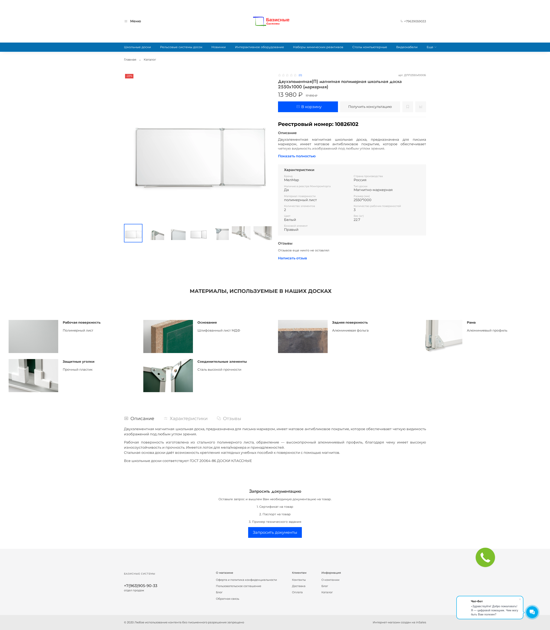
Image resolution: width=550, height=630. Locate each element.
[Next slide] (265, 146)
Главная (130, 59)
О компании (330, 579)
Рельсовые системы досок (181, 47)
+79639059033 (414, 21)
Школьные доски (137, 47)
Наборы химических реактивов (318, 47)
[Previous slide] (129, 146)
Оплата (297, 592)
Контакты (299, 579)
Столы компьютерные (369, 47)
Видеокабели (407, 47)
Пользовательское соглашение (238, 586)
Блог (219, 592)
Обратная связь (227, 598)
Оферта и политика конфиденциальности (246, 579)
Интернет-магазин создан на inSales (399, 622)
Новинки (218, 47)
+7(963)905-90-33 (140, 585)
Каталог (150, 59)
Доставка (299, 586)
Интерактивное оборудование (259, 47)
